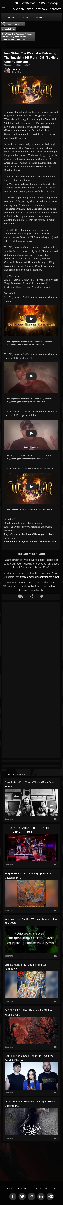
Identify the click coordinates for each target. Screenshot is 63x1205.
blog (25, 17)
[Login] (56, 3)
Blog (9, 24)
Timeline (9, 17)
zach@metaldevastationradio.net (39, 577)
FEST (30, 9)
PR (16, 3)
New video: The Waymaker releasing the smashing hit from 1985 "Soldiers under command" (17, 36)
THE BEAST (17, 69)
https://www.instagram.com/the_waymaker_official (31, 541)
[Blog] (3, 45)
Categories (18, 24)
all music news (8, 29)
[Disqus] (31, 642)
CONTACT (55, 9)
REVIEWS (41, 9)
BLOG (41, 3)
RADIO (51, 3)
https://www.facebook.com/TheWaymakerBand (29, 534)
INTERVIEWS (28, 3)
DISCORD (18, 9)
